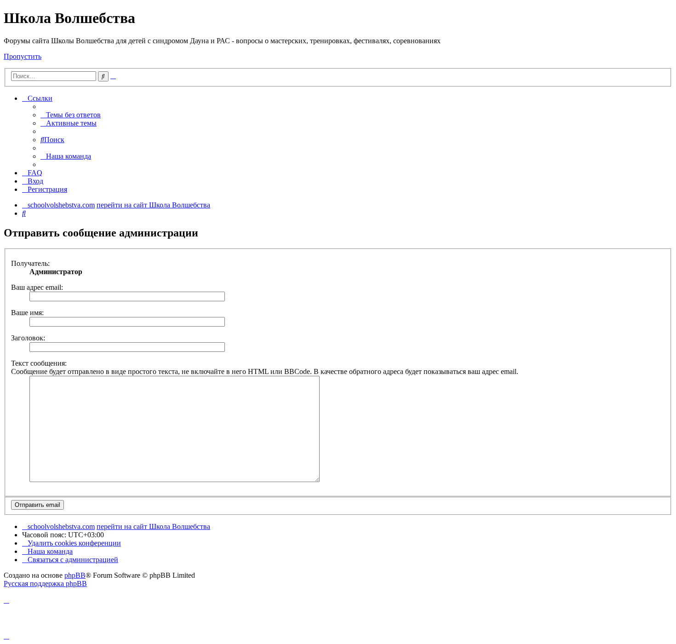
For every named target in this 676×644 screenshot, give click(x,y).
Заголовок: (28, 338)
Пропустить (22, 56)
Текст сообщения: (39, 363)
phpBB (75, 575)
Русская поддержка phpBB (45, 583)
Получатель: (30, 263)
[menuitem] (70, 115)
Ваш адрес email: (37, 287)
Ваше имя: (27, 312)
